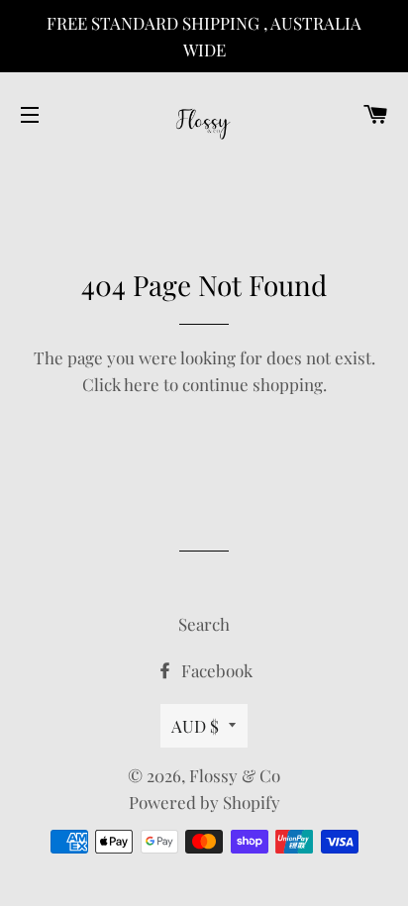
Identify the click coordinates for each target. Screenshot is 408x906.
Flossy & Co (234, 775)
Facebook (215, 670)
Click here (120, 384)
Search (204, 624)
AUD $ (195, 726)
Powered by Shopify (204, 802)
